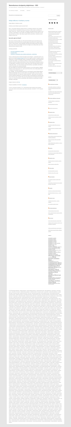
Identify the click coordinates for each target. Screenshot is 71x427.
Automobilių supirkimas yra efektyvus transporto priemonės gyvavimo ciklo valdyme (54, 88)
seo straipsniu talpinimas (36, 302)
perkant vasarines (39, 377)
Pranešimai (19, 87)
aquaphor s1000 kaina (52, 250)
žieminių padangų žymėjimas (31, 290)
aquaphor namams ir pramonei (57, 303)
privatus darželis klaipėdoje (23, 367)
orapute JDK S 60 (38, 363)
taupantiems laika (44, 371)
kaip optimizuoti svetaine (34, 321)
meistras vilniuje (22, 338)
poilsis (26, 88)
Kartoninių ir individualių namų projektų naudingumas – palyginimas (24, 54)
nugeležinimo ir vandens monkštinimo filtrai (40, 301)
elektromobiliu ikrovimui (33, 337)
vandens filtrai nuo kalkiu (54, 275)
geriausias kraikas (45, 353)
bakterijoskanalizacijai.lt (19, 366)
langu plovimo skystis (31, 333)
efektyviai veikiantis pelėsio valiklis (16, 319)
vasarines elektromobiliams (13, 374)
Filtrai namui (51, 168)
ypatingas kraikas (16, 346)
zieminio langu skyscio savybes (28, 323)
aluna (56, 354)
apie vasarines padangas (26, 378)
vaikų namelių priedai (30, 415)
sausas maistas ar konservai (42, 330)
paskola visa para (34, 379)
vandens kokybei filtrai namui (26, 297)
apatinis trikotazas (29, 365)
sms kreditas (49, 379)
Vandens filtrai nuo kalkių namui (53, 115)
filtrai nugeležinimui (48, 290)
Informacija (15, 87)
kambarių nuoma (20, 58)
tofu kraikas (26, 341)
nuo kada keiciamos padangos (20, 334)
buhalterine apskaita (12, 325)
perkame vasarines (18, 378)
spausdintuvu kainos (58, 362)
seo (49, 268)
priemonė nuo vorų (45, 311)
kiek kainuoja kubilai (49, 315)
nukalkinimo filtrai (54, 265)
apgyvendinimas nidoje (28, 87)
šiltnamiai (10, 351)
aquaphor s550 (51, 246)
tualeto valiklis (52, 362)
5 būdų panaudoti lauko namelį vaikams (54, 228)
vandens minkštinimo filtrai (45, 299)
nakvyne (15, 88)
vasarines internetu (15, 371)
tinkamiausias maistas (40, 347)
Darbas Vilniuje (46, 357)
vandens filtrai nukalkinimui (53, 291)
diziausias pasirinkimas (32, 374)
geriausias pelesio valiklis (44, 319)
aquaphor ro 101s (52, 242)
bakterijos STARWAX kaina (19, 359)
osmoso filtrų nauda (16, 293)
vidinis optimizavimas (43, 327)
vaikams (51, 321)
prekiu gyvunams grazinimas (24, 337)
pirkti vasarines (25, 374)
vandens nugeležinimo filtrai (54, 283)
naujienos (57, 342)
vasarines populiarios (30, 373)
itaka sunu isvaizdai (32, 343)
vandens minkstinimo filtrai (54, 281)
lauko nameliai (58, 355)
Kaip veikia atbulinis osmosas (53, 42)
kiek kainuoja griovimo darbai (30, 361)
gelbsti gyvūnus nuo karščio (47, 351)
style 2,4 (18, 355)
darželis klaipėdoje (54, 366)
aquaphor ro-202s (47, 307)
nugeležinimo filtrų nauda (54, 299)
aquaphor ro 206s (51, 245)
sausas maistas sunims (32, 341)
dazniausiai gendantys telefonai (51, 314)
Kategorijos (22, 10)
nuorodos (10, 343)
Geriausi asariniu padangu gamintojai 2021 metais (38, 335)
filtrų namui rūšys (31, 298)
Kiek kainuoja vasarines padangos (25, 335)
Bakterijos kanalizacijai (53, 108)
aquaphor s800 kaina (51, 248)
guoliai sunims (22, 339)
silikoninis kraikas (14, 341)
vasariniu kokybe (17, 373)
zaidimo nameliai (11, 415)
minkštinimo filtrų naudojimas (25, 291)
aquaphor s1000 (51, 249)
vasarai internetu (45, 377)
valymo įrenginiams (43, 362)
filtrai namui (18, 299)
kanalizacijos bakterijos (19, 350)
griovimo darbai (50, 260)
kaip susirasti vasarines (57, 377)
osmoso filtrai (52, 267)
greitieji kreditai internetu (39, 329)
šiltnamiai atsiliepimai (12, 347)
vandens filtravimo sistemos (54, 278)
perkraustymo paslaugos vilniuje (14, 338)
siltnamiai (13, 327)
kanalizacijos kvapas (12, 350)
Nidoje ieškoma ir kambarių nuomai (19, 20)
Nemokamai (24, 84)
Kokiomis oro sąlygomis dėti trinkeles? (54, 190)
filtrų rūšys (18, 291)
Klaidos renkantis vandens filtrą (53, 164)
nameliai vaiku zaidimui (53, 410)
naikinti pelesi (23, 361)
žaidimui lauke (17, 357)
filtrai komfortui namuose (54, 294)
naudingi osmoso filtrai (19, 294)
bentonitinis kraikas (21, 341)
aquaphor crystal (52, 238)
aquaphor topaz (52, 251)
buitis (48, 321)
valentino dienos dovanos (53, 365)
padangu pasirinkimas (42, 334)
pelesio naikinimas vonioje (48, 359)
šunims (14, 342)
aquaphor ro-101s (24, 306)
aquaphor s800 (56, 247)
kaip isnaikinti (55, 359)
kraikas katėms (24, 353)
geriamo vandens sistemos (13, 302)
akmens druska (24, 381)
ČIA (19, 82)
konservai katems (14, 394)
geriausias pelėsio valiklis (17, 313)
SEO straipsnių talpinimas (13, 10)
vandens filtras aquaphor (54, 277)
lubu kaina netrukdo (12, 326)
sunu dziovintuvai (34, 339)
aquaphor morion (52, 241)
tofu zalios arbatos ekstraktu (19, 390)
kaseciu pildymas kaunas (35, 362)
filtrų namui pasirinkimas (46, 294)
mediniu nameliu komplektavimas (14, 362)
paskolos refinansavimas (54, 329)
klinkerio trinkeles (38, 358)
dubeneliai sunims (28, 339)
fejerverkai (25, 349)
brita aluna (59, 354)
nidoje (23, 88)
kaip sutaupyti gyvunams (42, 341)
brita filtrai (50, 257)
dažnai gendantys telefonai (57, 315)
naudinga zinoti (37, 373)
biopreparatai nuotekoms (45, 358)
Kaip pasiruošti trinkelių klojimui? (53, 150)
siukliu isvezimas (32, 358)
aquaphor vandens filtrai (54, 252)
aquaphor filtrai (52, 239)
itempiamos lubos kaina (30, 326)
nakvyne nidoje (19, 88)
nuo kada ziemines (36, 322)
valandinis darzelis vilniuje (51, 338)
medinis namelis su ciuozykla (32, 330)
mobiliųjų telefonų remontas (30, 315)
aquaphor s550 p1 (50, 247)
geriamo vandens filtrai (53, 259)
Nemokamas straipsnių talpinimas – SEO (23, 5)
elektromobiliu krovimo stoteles (46, 390)
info (37, 341)
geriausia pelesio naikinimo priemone (55, 378)
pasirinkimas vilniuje (35, 325)
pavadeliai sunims (35, 345)
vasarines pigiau (11, 373)
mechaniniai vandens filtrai (53, 261)
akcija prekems (22, 346)
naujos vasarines (56, 371)
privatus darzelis (50, 325)
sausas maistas (14, 353)
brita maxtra (31, 407)
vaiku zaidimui (36, 323)
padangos (59, 267)
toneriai (21, 362)
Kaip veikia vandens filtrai (52, 59)
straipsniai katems (26, 327)
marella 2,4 (10, 355)
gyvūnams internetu (30, 353)
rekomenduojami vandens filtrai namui (15, 298)
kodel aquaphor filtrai (17, 307)
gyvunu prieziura (55, 341)
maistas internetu (47, 347)
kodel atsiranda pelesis (13, 323)
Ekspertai (50, 148)
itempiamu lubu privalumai (57, 325)
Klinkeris (50, 188)
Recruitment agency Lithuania (54, 357)
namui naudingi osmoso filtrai (54, 293)
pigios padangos (44, 331)
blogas (10, 349)
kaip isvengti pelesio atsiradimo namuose (36, 313)
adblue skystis (59, 323)
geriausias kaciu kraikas (42, 314)
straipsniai (13, 349)
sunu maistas (40, 338)
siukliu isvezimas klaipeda (21, 411)
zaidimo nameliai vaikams (39, 361)
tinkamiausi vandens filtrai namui (31, 295)
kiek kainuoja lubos (46, 326)
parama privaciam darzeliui (20, 325)
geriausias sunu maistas (31, 351)
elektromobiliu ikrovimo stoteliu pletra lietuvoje (24, 317)
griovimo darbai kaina (16, 365)
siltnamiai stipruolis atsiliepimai (45, 322)
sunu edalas (44, 338)
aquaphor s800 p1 (57, 248)
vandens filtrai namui (53, 272)
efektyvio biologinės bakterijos (38, 350)
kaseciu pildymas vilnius (26, 362)
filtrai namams (15, 295)
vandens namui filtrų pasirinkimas (37, 297)
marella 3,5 (15, 355)
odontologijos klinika (28, 338)
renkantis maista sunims (41, 381)
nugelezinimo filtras (55, 263)
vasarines (27, 371)
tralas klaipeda (18, 358)
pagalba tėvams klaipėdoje (34, 366)
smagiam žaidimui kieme (13, 314)
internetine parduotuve (12, 345)
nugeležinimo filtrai (54, 264)
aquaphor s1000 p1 (58, 250)
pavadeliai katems (29, 345)
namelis (40, 410)
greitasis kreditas (18, 329)
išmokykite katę (56, 337)
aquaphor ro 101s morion (54, 243)
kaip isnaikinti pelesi (20, 379)
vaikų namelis (50, 355)
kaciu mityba (51, 337)
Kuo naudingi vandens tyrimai (53, 204)
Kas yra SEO (51, 218)
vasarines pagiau (24, 375)
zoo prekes (32, 355)
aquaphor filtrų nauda (23, 305)
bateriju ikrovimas (27, 363)
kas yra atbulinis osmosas (45, 293)
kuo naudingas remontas (32, 318)
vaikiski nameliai (22, 357)
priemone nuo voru (46, 310)
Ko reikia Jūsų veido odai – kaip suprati (54, 65)
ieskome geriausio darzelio (42, 325)
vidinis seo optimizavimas (26, 321)
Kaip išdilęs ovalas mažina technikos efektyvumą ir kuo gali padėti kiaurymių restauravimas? (55, 93)
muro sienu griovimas (18, 363)
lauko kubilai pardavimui (53, 310)
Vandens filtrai (52, 112)
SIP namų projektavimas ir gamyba (17, 51)
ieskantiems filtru (30, 349)
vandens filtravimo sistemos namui (42, 295)
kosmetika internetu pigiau (44, 365)
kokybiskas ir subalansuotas (21, 345)
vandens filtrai (53, 269)
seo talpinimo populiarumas (28, 370)
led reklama (18, 347)
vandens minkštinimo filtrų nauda (21, 301)
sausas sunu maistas (52, 345)
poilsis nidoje (29, 88)
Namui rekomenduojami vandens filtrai (54, 220)
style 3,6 (22, 355)
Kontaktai (28, 10)
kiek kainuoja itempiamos (38, 326)
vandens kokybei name (53, 297)
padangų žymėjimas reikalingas (46, 317)
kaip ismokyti (11, 346)
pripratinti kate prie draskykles (23, 330)
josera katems (58, 338)
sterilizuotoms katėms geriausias (40, 315)
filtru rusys (30, 354)
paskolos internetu (58, 327)
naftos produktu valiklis (12, 381)
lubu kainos (51, 326)
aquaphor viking (52, 253)
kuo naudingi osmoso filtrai (28, 294)
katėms (17, 342)
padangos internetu (24, 331)
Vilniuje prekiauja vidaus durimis (53, 210)
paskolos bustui (40, 337)
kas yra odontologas (45, 354)
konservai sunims (40, 339)
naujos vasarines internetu (32, 375)
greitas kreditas (23, 329)
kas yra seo (20, 311)
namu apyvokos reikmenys (43, 321)
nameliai (54, 355)
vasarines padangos (51, 284)
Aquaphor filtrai (14, 52)
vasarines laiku (32, 371)
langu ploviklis (38, 333)
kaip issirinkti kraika (39, 351)
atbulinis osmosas (54, 255)
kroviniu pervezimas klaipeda (35, 411)
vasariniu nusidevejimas (19, 377)
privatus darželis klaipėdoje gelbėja (44, 366)
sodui (48, 350)
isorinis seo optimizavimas (17, 321)
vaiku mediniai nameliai (45, 410)
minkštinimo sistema (33, 291)
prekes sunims (46, 345)
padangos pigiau (57, 333)
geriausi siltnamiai (28, 346)
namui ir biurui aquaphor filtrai (50, 306)
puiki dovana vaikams (58, 313)
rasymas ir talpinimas (54, 370)
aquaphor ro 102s (52, 244)
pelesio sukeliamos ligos (27, 379)
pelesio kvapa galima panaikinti (38, 310)
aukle (54, 367)
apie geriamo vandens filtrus (36, 293)
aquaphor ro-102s (30, 306)
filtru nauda (40, 349)
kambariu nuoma (35, 87)
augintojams (58, 347)
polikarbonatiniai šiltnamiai (40, 346)
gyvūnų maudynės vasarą (56, 351)
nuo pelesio (51, 367)
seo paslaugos (52, 268)
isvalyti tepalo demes (51, 330)
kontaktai (50, 342)
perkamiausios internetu (38, 353)
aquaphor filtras (52, 240)
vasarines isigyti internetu (48, 375)
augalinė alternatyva (40, 342)
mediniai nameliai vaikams (24, 369)
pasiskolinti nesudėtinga (51, 327)
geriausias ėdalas (53, 347)
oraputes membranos (44, 363)
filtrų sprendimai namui (52, 295)
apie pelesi (40, 378)
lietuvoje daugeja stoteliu (36, 317)
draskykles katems (15, 330)
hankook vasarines (43, 373)
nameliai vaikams (11, 357)
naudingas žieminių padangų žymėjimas (21, 318)
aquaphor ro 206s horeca (52, 245)
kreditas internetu (46, 329)
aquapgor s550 (36, 306)
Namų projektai (52, 176)
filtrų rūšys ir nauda (40, 291)
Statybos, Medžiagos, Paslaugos (54, 98)
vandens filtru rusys (12, 306)
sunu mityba (38, 343)
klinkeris (42, 359)
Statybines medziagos (53, 208)
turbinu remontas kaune (19, 327)
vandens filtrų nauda (24, 299)
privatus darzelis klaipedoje (15, 369)
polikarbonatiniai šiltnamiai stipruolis (56, 322)
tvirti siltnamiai (47, 346)
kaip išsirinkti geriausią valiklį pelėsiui (49, 313)
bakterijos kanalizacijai (12, 322)
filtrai (54, 257)
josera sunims (11, 339)
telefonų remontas (15, 311)
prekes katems (41, 345)
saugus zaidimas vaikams (20, 322)
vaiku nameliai (28, 357)
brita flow (25, 355)
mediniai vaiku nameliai (47, 361)
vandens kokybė (51, 279)
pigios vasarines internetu (56, 375)
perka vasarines (48, 373)
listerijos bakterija (20, 323)
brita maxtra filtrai (52, 354)
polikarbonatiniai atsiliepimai (54, 346)
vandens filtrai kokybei (22, 295)
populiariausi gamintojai (34, 378)
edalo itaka (26, 343)
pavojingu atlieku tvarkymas (22, 418)
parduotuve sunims (55, 369)
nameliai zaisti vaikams (55, 361)
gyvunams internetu (48, 343)
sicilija (59, 379)
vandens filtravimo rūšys (40, 290)
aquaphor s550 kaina (58, 246)
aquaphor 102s (53, 309)
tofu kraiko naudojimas (28, 342)
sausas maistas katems (52, 339)
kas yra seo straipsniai (52, 319)
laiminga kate (32, 327)
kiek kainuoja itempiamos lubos (21, 326)
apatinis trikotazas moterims (24, 419)
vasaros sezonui (32, 377)
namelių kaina (14, 410)
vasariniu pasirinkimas (55, 373)
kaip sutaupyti (42, 343)
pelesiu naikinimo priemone (15, 361)
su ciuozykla (33, 357)
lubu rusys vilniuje (56, 326)
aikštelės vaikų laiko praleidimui (23, 314)
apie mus (54, 342)
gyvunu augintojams (15, 395)
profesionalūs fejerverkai (13, 354)
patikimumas (33, 363)
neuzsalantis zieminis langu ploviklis (14, 333)
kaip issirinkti (33, 346)
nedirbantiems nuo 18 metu (42, 379)
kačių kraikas (19, 353)
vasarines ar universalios (46, 370)
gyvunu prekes (37, 327)
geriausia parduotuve (55, 343)
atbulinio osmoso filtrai (23, 293)
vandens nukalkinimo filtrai (52, 301)
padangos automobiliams (39, 369)
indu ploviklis (51, 363)
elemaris (28, 355)
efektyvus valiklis (26, 359)
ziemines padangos (51, 333)
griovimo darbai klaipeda (25, 358)
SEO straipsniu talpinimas (53, 84)
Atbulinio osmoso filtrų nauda (53, 172)
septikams (47, 362)
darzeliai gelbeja (28, 325)
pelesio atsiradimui (45, 378)
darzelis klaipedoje (27, 366)
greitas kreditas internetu (31, 329)
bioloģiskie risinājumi (42, 323)
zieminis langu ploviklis (24, 333)
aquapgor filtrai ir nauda (36, 305)
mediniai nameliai (44, 355)
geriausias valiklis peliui (49, 318)
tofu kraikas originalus (15, 337)
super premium (34, 338)
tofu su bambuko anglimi (51, 335)
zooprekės (55, 353)
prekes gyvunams (50, 341)
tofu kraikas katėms (38, 355)
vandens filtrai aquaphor (54, 271)
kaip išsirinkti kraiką (51, 406)
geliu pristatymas (23, 365)
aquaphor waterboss (53, 254)
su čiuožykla (37, 357)
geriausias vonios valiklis (12, 317)
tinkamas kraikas (25, 354)
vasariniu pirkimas (50, 371)
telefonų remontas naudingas (32, 314)
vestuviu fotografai (12, 363)
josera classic (37, 319)
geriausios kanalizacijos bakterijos (51, 323)
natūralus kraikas (18, 407)
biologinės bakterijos (55, 349)
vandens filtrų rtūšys (46, 297)
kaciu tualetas (46, 339)
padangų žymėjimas (23, 290)
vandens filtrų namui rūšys (17, 297)
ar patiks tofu (34, 342)
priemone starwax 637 (53, 358)
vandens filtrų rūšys (38, 298)
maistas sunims (24, 351)
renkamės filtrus (33, 347)
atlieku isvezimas (32, 369)
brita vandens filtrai (53, 350)
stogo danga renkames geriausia (35, 359)
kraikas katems (19, 354)
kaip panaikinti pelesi (36, 414)
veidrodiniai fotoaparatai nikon (32, 381)
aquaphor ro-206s (12, 309)
